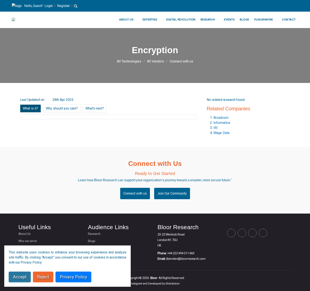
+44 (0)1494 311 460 (180, 253)
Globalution (173, 283)
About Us (126, 19)
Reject (43, 276)
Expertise (150, 19)
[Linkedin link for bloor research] (283, 6)
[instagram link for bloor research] (290, 6)
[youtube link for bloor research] (297, 6)
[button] (75, 8)
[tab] (30, 108)
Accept (20, 276)
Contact (289, 19)
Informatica (221, 123)
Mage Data (221, 133)
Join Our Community (172, 193)
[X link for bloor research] (277, 6)
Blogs (244, 19)
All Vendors (155, 61)
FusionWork (263, 19)
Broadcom (220, 118)
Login (48, 6)
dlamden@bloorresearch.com (186, 258)
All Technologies (129, 61)
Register (63, 6)
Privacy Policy (73, 276)
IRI (215, 128)
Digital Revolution (180, 19)
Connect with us (181, 61)
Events (229, 19)
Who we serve (27, 241)
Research (208, 19)
